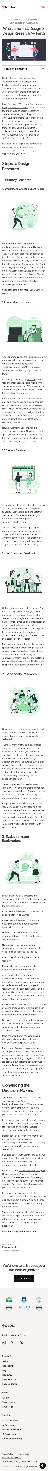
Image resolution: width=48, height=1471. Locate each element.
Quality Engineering (12, 1438)
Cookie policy (24, 1454)
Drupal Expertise (10, 1420)
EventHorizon (9, 1379)
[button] (43, 7)
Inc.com (31, 379)
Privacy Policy (7, 1454)
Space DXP (8, 1365)
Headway (7, 1374)
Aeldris (6, 1361)
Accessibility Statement (11, 1458)
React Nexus (8, 1402)
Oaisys (5, 1397)
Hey (4, 1370)
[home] (8, 7)
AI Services (8, 1425)
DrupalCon (7, 1406)
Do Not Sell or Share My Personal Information (19, 1462)
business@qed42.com (14, 1335)
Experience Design (11, 1429)
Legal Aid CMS (9, 1383)
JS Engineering (9, 1434)
